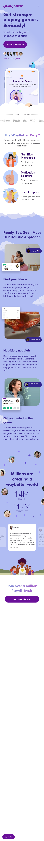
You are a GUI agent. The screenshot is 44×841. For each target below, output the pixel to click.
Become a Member (15, 44)
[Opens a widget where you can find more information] (8, 837)
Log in (39, 6)
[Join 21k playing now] (13, 54)
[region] (22, 540)
